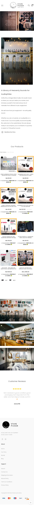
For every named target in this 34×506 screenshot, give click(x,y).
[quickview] (11, 170)
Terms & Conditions (6, 482)
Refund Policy (5, 478)
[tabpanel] (17, 21)
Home (3, 448)
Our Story (3, 452)
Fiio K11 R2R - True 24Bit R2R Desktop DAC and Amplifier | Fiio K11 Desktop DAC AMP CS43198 (8, 268)
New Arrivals (10, 152)
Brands (3, 455)
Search (3, 468)
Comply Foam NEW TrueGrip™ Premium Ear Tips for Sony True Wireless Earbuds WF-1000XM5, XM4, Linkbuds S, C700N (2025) (8, 206)
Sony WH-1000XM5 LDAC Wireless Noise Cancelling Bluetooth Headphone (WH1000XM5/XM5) (25, 268)
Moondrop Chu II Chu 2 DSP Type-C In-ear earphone (25, 206)
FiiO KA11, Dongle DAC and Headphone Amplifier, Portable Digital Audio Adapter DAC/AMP (8, 237)
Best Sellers (3, 152)
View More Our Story (9, 132)
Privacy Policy (5, 485)
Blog (2, 458)
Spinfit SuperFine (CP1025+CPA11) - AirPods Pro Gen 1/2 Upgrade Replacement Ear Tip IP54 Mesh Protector (8, 175)
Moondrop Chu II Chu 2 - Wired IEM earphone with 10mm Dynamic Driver (25, 175)
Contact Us (4, 472)
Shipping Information (7, 475)
